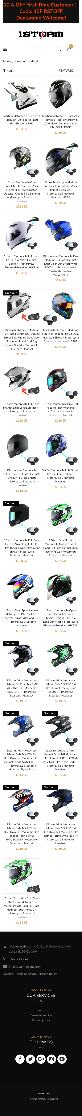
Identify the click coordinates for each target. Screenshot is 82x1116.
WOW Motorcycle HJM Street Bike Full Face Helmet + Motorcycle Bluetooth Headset (60, 476)
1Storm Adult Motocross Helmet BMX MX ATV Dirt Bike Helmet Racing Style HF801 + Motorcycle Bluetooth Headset (60, 688)
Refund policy (48, 974)
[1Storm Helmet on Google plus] (41, 1059)
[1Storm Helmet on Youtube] (62, 1059)
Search (8, 974)
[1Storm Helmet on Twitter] (30, 1059)
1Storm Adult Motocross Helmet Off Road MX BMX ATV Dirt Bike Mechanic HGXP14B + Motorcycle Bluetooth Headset (22, 688)
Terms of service (26, 974)
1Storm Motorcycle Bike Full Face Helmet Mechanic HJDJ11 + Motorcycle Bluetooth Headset (60, 409)
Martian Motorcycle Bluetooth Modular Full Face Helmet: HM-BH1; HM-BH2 (21, 119)
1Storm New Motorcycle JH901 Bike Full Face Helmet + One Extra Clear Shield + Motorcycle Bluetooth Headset (21, 477)
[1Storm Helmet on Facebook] (20, 1059)
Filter (10, 70)
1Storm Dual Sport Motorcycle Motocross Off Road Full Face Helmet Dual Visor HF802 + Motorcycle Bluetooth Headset (60, 547)
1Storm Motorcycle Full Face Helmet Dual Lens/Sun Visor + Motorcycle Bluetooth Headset (21, 409)
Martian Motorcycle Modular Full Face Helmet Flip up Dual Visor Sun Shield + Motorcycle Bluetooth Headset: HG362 (60, 335)
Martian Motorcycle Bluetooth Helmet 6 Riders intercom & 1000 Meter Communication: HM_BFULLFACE (60, 121)
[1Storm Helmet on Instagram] (51, 1059)
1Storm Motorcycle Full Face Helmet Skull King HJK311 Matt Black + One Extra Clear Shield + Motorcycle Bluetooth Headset (22, 547)
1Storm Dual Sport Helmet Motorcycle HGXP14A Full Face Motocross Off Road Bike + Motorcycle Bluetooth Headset (21, 618)
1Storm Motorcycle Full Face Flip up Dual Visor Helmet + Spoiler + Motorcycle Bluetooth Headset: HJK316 (21, 261)
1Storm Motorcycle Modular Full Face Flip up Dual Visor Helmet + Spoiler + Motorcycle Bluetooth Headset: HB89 (60, 189)
